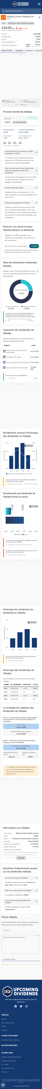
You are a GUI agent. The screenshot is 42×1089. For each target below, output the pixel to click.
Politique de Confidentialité (11, 1057)
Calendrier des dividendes (10, 1040)
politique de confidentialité (23, 252)
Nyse (4, 23)
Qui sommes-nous (7, 1068)
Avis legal (4, 1064)
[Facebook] (15, 1006)
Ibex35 (3, 1019)
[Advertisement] (21, 76)
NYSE (3, 1026)
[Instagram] (26, 1006)
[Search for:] (21, 11)
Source (35, 378)
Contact (4, 1072)
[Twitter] (21, 1006)
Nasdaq (4, 1030)
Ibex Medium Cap (7, 1023)
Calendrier (19, 51)
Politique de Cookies (8, 1061)
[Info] (38, 271)
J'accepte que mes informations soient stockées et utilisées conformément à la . (21, 251)
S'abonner (34, 246)
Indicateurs (29, 51)
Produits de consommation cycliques (21, 23)
